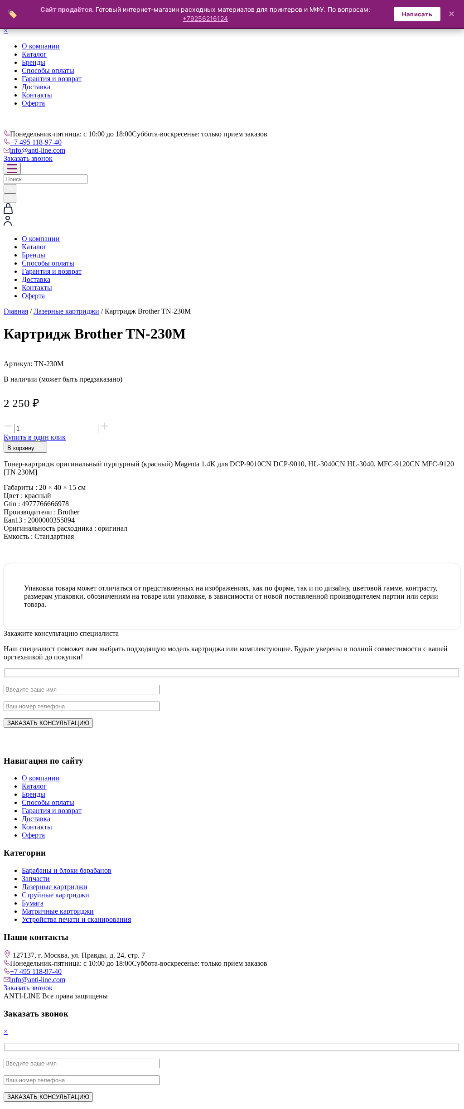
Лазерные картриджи (66, 311)
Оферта (33, 103)
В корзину (21, 448)
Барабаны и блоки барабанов (66, 870)
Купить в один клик (35, 437)
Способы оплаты (48, 70)
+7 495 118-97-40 (36, 142)
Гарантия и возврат (52, 78)
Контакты (37, 95)
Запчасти (36, 878)
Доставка (36, 87)
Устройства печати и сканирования (76, 919)
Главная (16, 311)
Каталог (34, 54)
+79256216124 (205, 18)
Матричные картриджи (58, 911)
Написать (417, 14)
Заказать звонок (28, 158)
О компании (41, 46)
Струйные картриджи (55, 895)
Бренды (33, 62)
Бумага (33, 903)
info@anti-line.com (37, 150)
